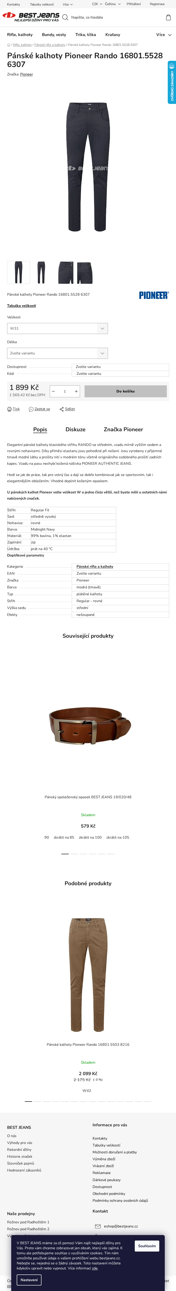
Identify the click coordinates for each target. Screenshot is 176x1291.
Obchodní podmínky (109, 1193)
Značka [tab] (123, 429)
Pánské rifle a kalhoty (95, 566)
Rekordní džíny (19, 1149)
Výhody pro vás (19, 1142)
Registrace (157, 4)
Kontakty (13, 4)
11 (129, 1101)
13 (147, 1101)
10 (120, 1101)
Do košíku (125, 391)
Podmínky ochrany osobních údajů (120, 1200)
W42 (86, 1090)
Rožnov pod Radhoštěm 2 (28, 1229)
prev (10, 757)
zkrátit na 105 (117, 837)
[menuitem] (20, 34)
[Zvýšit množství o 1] (76, 391)
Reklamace (102, 1172)
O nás (11, 1135)
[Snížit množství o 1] (53, 391)
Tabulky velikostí (42, 4)
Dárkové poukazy (107, 1179)
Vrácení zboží (103, 1166)
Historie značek (19, 1156)
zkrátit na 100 (90, 837)
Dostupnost (102, 1186)
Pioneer (26, 74)
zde (95, 1268)
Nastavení (29, 1280)
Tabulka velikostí (21, 305)
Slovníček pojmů (20, 1163)
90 (46, 837)
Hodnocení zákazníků (24, 1170)
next (165, 757)
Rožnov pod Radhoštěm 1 (28, 1222)
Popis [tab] (40, 429)
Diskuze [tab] (75, 429)
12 (138, 1101)
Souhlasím (147, 1246)
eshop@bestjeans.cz (121, 1226)
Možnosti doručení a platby (115, 1152)
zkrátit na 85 (64, 837)
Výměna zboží (104, 1159)
